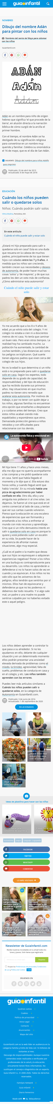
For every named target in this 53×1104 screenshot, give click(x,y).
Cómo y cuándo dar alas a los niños (12, 730)
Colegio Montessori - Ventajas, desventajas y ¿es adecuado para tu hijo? (39, 904)
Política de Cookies (18, 970)
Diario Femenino (26, 1092)
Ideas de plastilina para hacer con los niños (27, 801)
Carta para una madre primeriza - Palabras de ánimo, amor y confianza (13, 931)
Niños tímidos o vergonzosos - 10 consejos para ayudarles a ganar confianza (12, 904)
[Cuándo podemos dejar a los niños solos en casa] (14, 786)
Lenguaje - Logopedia (32, 840)
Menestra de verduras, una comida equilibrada (11, 755)
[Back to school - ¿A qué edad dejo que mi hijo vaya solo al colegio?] (39, 760)
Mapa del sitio (26, 1034)
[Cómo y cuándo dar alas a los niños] (14, 735)
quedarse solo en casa (22, 531)
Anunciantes (24, 1030)
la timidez (16, 667)
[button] (7, 5)
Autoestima (8, 840)
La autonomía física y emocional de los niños (38, 730)
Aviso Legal (24, 1021)
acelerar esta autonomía (16, 396)
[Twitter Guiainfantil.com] (33, 984)
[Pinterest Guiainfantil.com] (20, 984)
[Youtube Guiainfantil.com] (39, 984)
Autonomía (8, 694)
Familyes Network (25, 1082)
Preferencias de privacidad (26, 966)
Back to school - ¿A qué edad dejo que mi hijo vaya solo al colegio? (38, 755)
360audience (34, 1098)
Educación (8, 191)
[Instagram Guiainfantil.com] (26, 984)
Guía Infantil (24, 1087)
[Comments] (25, 55)
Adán (5, 116)
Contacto (25, 1025)
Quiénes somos (25, 1009)
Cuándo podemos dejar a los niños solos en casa (13, 782)
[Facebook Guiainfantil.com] (14, 984)
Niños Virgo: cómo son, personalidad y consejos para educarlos (39, 931)
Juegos (18, 840)
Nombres (7, 20)
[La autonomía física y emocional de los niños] (39, 735)
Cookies (25, 1013)
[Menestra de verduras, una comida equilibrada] (14, 760)
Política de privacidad (25, 1017)
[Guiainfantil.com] (26, 5)
